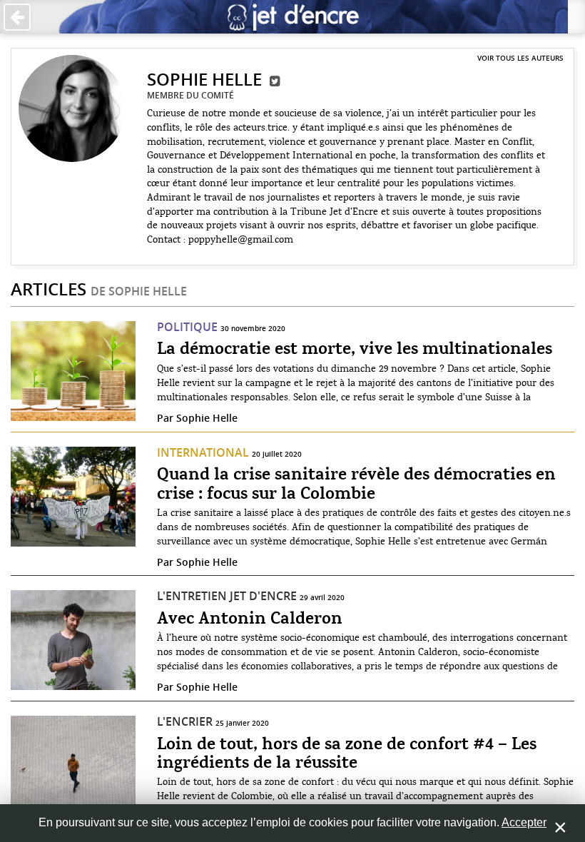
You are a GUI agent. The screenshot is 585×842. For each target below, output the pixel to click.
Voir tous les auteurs (520, 58)
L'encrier (185, 721)
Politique (187, 327)
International (203, 452)
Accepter (524, 822)
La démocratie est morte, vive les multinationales (354, 349)
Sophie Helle (207, 418)
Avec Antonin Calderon (249, 619)
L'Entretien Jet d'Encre (227, 596)
